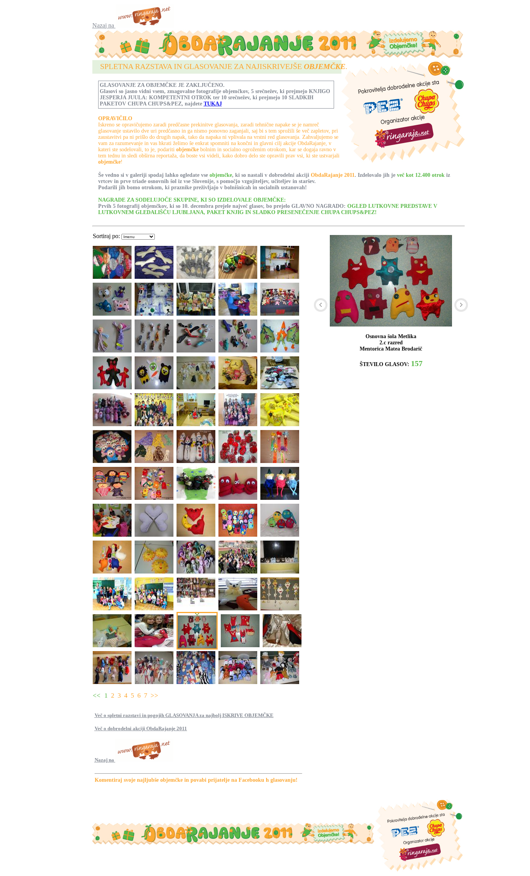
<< (96, 695)
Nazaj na (104, 25)
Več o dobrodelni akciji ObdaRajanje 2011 (141, 728)
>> (154, 695)
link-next (461, 305)
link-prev (320, 305)
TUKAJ (213, 104)
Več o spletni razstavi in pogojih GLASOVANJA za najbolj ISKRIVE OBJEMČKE (184, 715)
